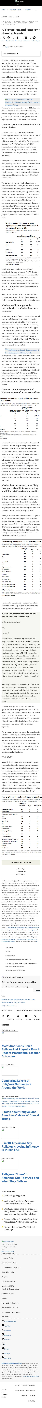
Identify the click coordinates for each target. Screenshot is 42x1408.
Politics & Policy (7, 1258)
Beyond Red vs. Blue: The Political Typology (19, 1228)
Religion (5, 1277)
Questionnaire (10, 956)
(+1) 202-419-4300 (8, 1251)
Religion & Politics (19, 1003)
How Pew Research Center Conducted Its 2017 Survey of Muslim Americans (21, 965)
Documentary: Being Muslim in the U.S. (18, 960)
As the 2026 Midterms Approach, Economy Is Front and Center (19, 1202)
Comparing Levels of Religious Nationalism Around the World (16, 1084)
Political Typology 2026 (14, 1195)
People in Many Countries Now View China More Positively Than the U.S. (20, 1220)
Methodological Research (11, 1312)
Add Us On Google (16, 46)
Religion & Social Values (9, 1006)
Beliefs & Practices (7, 999)
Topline (7, 951)
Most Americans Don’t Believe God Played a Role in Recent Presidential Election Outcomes (21, 1051)
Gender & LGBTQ (8, 1286)
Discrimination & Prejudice (22, 999)
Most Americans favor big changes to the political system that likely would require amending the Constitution (21, 1211)
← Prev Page (20, 869)
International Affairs (9, 1263)
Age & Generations (9, 1281)
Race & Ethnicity (8, 1272)
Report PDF (9, 947)
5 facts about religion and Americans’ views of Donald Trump (20, 1115)
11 (25, 871)
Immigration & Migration (11, 1267)
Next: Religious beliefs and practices (21, 862)
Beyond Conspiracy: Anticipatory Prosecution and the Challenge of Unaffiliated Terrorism (19, 939)
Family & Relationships (10, 1289)
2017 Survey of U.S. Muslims (15, 970)
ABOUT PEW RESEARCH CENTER (12, 1363)
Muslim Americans (7, 1003)
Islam (33, 999)
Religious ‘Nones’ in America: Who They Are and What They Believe (20, 1177)
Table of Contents (9, 53)
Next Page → (20, 874)
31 (24, 465)
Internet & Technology (10, 1303)
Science (4, 1298)
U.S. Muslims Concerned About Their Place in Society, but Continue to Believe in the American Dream (20, 23)
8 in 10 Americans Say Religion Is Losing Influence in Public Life (20, 1146)
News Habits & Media (10, 1307)
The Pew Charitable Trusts (31, 1376)
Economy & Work (8, 1293)
